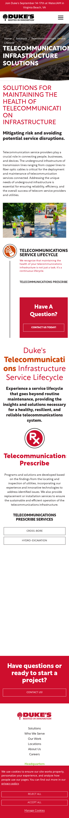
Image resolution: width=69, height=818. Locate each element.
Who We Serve (34, 733)
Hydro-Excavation (34, 540)
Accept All (34, 802)
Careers (34, 754)
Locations (34, 744)
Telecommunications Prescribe (44, 282)
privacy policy (10, 784)
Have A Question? (43, 316)
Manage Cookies (34, 810)
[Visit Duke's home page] (34, 715)
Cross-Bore (35, 531)
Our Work (34, 738)
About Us (34, 749)
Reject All (34, 794)
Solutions (34, 728)
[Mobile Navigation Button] (60, 17)
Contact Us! (35, 692)
